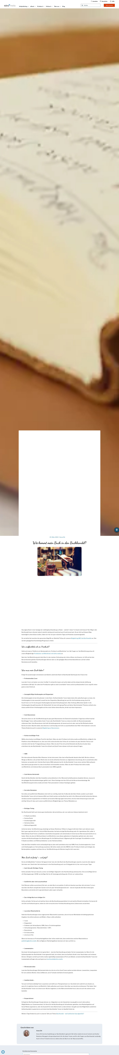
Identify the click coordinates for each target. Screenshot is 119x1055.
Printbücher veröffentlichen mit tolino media (47, 653)
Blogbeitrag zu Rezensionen (50, 728)
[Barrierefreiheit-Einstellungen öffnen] (116, 530)
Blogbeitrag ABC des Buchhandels (81, 638)
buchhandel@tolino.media (55, 959)
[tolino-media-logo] (10, 5)
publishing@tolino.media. (29, 941)
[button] (3, 1052)
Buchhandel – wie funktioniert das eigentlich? (70, 1013)
